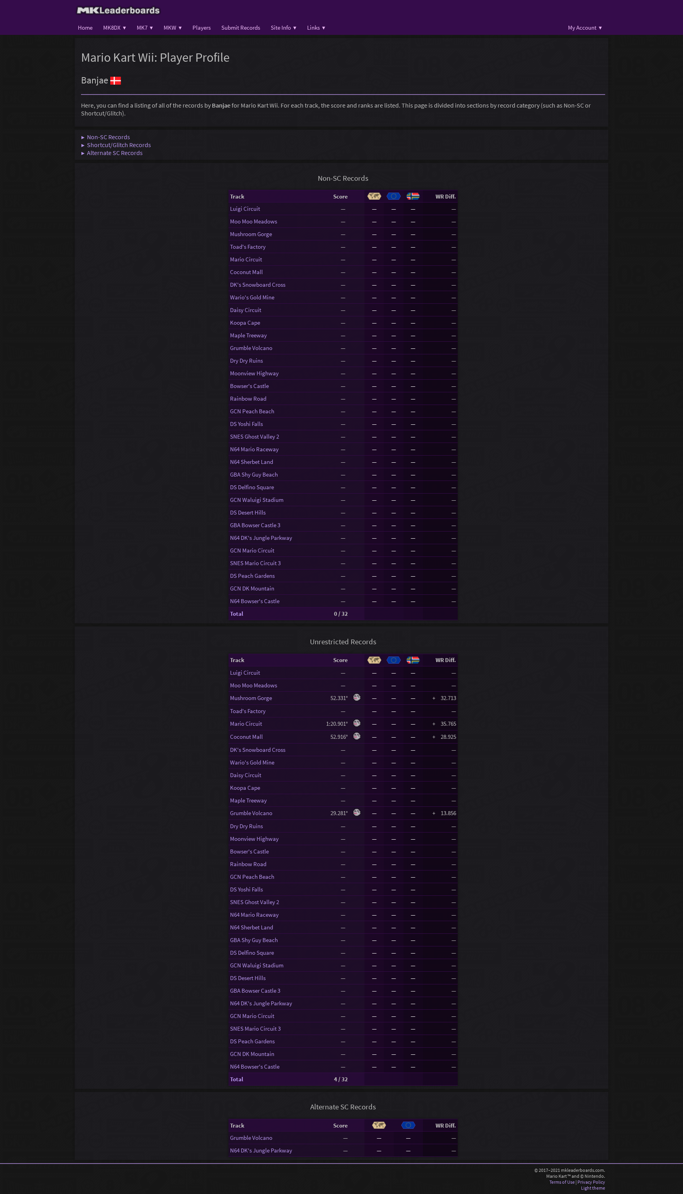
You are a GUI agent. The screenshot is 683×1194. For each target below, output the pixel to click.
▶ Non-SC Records (105, 137)
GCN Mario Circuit (252, 550)
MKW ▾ (173, 27)
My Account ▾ (585, 27)
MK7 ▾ (145, 27)
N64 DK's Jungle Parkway (261, 537)
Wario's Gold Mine (252, 297)
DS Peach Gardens (252, 575)
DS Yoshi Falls (246, 424)
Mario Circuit (246, 259)
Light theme (593, 1188)
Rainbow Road (248, 398)
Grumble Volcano (251, 348)
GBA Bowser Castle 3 (255, 525)
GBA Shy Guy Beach (254, 474)
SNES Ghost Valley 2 (254, 436)
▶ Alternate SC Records (112, 153)
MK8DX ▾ (114, 27)
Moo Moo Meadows (253, 221)
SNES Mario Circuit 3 (255, 563)
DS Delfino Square (252, 487)
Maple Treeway (248, 335)
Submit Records (240, 27)
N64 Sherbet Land (251, 461)
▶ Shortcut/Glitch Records (116, 145)
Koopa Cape (245, 322)
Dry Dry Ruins (246, 360)
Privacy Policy (591, 1182)
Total (236, 613)
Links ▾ (316, 27)
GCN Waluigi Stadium (256, 499)
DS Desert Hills (248, 512)
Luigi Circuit (245, 208)
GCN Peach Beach (252, 411)
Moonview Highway (254, 373)
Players (201, 27)
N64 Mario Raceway (254, 449)
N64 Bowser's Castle (254, 601)
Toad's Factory (248, 246)
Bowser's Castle (249, 386)
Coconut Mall (246, 272)
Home (85, 27)
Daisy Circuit (245, 310)
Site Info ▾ (283, 27)
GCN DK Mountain (252, 588)
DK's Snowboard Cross (257, 284)
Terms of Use (562, 1182)
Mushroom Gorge (251, 234)
